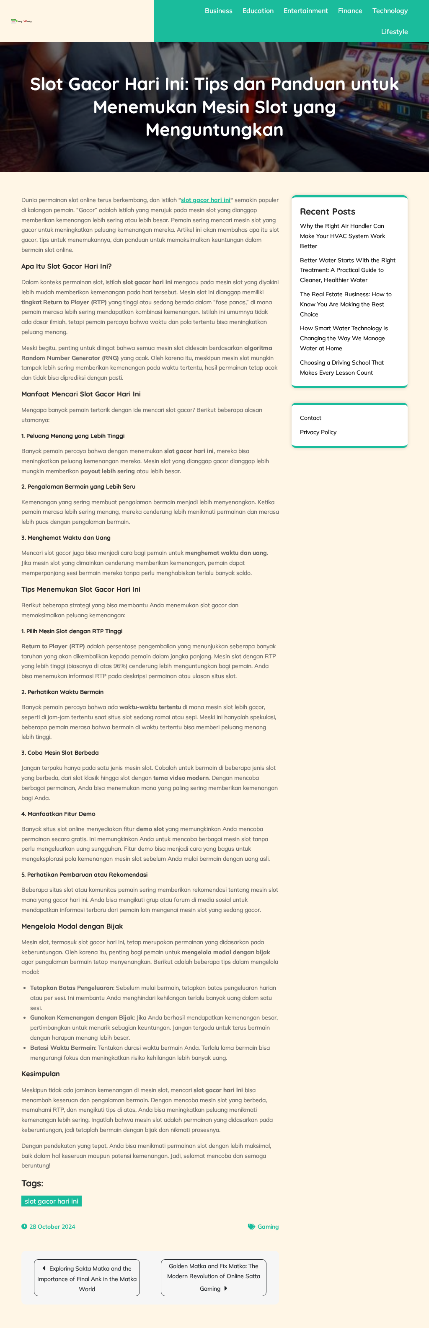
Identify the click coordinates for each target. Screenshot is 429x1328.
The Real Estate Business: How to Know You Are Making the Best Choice (346, 304)
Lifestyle (394, 31)
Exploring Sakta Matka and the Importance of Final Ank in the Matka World (87, 1278)
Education (258, 10)
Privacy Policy (318, 432)
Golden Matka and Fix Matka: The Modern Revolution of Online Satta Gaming (213, 1277)
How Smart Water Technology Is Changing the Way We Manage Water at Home (344, 338)
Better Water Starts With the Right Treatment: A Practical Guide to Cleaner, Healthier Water (347, 270)
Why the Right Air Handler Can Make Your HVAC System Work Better (342, 236)
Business (219, 10)
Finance (350, 10)
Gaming (268, 1226)
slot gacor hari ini (205, 200)
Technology (390, 10)
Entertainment (306, 10)
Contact (310, 418)
